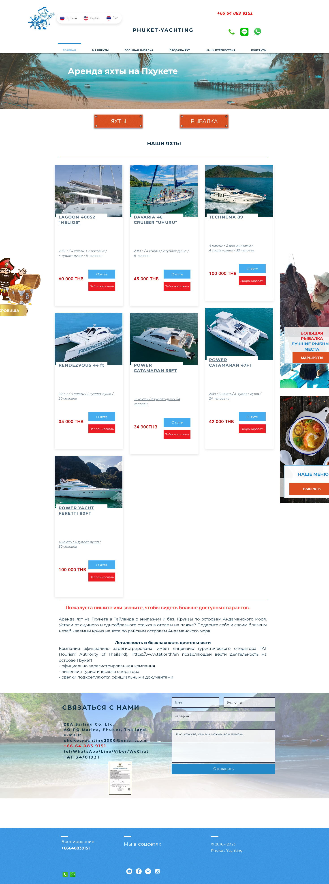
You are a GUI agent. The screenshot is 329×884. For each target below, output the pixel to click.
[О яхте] (88, 202)
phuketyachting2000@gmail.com (105, 740)
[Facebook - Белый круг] (139, 871)
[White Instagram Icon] (157, 871)
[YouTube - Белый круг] (129, 871)
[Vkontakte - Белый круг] (148, 871)
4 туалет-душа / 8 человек (80, 256)
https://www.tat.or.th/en (155, 654)
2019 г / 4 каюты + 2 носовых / (83, 251)
